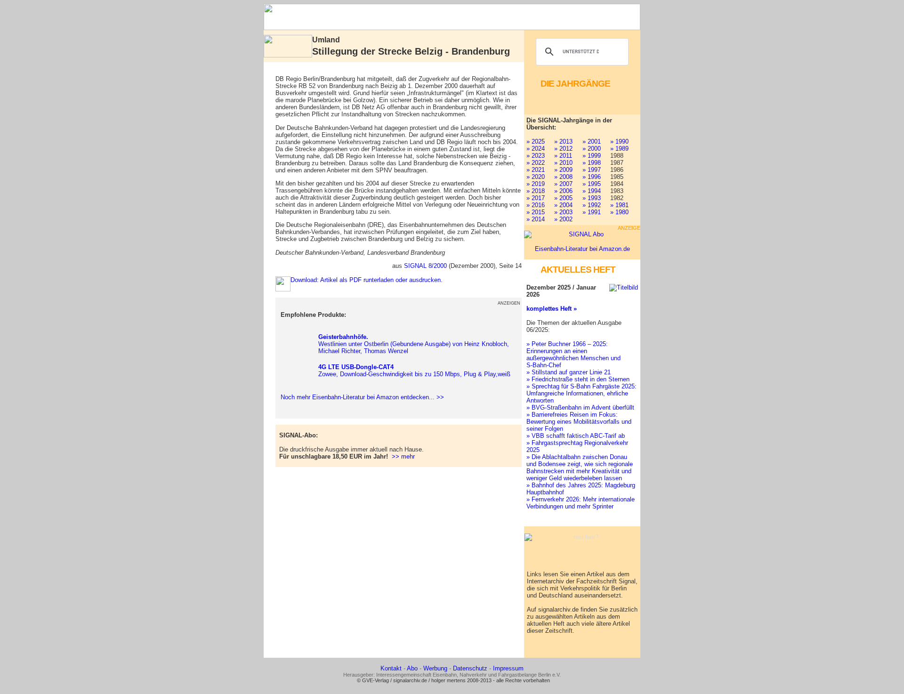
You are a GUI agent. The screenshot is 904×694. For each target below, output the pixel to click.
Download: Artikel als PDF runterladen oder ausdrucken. (367, 279)
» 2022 (535, 162)
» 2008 (563, 176)
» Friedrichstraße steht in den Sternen (578, 379)
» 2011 (563, 155)
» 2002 (563, 219)
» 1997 (591, 169)
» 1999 (591, 155)
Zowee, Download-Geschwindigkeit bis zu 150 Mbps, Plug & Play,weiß (414, 370)
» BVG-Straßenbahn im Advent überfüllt (580, 407)
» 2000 (591, 148)
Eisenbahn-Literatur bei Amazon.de (582, 248)
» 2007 (563, 183)
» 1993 (591, 198)
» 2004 (563, 205)
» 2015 (535, 212)
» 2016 (535, 205)
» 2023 (535, 155)
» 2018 (535, 190)
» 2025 (535, 141)
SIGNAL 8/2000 (425, 265)
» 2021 (535, 169)
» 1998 (591, 162)
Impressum (508, 668)
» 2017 (535, 198)
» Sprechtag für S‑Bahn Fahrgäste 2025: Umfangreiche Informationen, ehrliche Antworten (581, 393)
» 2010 (563, 162)
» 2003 (563, 212)
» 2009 (563, 169)
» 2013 (563, 141)
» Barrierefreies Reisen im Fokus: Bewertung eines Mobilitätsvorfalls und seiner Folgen (578, 421)
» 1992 (591, 205)
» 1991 (591, 212)
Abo (412, 668)
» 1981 (619, 205)
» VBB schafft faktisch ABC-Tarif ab (575, 435)
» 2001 (591, 141)
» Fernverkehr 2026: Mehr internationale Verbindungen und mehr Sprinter (580, 503)
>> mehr (403, 456)
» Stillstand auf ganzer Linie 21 (568, 372)
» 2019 (535, 183)
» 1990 (619, 141)
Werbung (435, 668)
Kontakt (391, 668)
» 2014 (535, 219)
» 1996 (591, 176)
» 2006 (563, 190)
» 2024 (535, 148)
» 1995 (591, 183)
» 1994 (591, 190)
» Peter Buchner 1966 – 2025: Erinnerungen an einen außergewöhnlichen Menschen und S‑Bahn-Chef (573, 354)
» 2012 (563, 148)
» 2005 (563, 198)
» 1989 (619, 148)
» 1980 (619, 212)
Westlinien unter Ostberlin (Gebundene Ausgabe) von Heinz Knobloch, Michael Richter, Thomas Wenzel (413, 344)
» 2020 (535, 176)
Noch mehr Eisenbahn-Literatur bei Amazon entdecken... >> (360, 397)
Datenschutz (470, 668)
